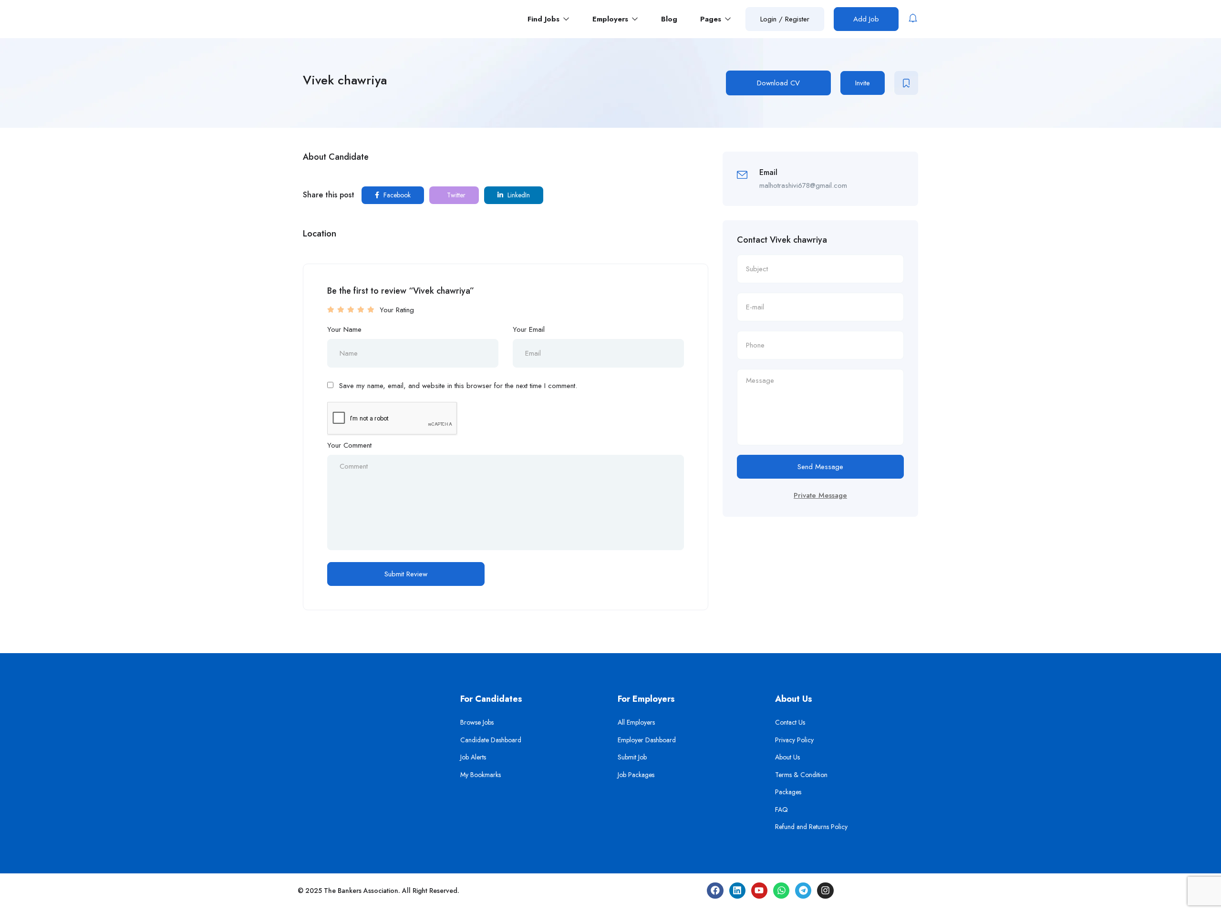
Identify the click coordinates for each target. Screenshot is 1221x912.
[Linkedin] (737, 890)
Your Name (344, 329)
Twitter (455, 195)
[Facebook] (715, 890)
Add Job (866, 19)
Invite (862, 83)
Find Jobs (545, 19)
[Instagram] (825, 890)
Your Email (529, 329)
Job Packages (636, 774)
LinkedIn (518, 195)
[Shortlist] (906, 83)
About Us (787, 757)
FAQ (781, 809)
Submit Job (632, 757)
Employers (611, 19)
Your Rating (397, 310)
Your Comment (349, 445)
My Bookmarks (480, 774)
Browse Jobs (477, 722)
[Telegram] (803, 890)
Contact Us (790, 722)
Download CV (778, 83)
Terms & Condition (801, 774)
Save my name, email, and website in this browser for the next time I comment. (458, 385)
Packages (788, 792)
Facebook (396, 195)
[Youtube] (759, 890)
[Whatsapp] (781, 890)
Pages (712, 19)
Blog (669, 19)
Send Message (820, 466)
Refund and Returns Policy (811, 826)
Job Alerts (473, 757)
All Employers (636, 722)
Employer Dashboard (647, 740)
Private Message (820, 495)
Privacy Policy (794, 740)
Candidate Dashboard (490, 740)
